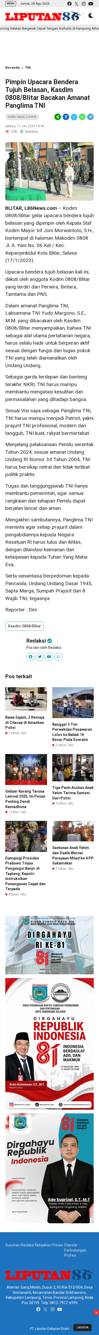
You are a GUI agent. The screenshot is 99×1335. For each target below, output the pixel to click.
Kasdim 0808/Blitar (24, 626)
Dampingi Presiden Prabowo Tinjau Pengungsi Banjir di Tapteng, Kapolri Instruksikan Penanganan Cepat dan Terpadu (25, 873)
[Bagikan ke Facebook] (66, 117)
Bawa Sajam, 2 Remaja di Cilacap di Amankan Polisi (24, 722)
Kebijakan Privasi (49, 1245)
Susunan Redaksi (19, 1245)
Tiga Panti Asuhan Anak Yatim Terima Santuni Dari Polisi (73, 793)
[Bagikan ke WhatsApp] (82, 117)
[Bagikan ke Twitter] (74, 117)
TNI (28, 68)
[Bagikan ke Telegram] (90, 117)
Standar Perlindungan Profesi (75, 1250)
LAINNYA (82, 1327)
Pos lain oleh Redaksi (43, 647)
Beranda (12, 68)
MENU (11, 3)
